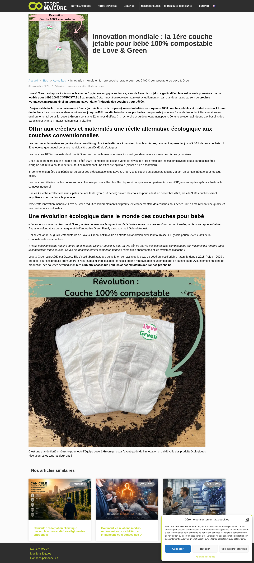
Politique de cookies (205, 556)
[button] (247, 519)
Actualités (60, 86)
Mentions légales (40, 553)
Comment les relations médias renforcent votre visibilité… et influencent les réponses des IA (121, 531)
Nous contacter (39, 549)
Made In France (96, 86)
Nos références (151, 6)
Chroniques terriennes (178, 6)
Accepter (178, 548)
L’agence (129, 6)
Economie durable (76, 86)
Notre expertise (107, 6)
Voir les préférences (234, 548)
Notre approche (81, 6)
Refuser (205, 548)
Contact (204, 6)
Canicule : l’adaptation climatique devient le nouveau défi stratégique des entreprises (59, 531)
